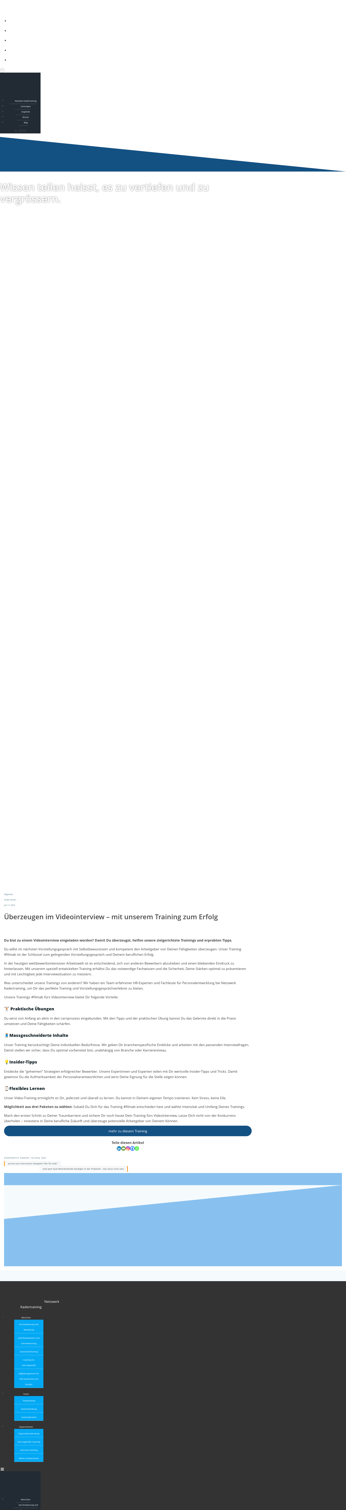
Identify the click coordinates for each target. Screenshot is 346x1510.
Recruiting (35, 1162)
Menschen (26, 1322)
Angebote (126, 40)
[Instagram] (128, 1153)
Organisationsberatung (28, 1438)
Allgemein (8, 899)
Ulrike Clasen (10, 904)
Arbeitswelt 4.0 (12, 1162)
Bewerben (24, 1162)
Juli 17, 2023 (9, 909)
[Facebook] (132, 1153)
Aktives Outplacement (29, 1462)
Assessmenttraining (29, 1356)
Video (43, 1162)
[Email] (123, 1153)
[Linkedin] (119, 1153)
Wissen (126, 50)
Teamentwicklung (29, 1413)
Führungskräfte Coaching (28, 1446)
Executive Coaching (29, 1454)
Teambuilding (29, 1405)
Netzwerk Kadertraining (126, 20)
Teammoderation (29, 1421)
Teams (26, 1398)
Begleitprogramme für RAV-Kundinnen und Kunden (29, 1383)
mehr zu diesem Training (128, 1135)
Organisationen (26, 1431)
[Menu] (124, 70)
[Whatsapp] (137, 1153)
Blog (126, 59)
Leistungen (126, 30)
